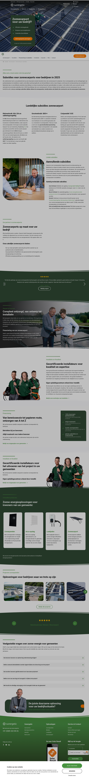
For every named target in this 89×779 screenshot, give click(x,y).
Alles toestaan (72, 765)
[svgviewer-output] (18, 4)
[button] (85, 284)
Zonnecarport (12, 61)
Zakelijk (6, 61)
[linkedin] (9, 745)
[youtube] (6, 745)
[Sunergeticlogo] (2, 53)
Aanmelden (75, 758)
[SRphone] (52, 744)
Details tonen (72, 775)
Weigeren (72, 771)
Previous (4, 592)
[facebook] (3, 745)
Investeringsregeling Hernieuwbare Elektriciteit (62, 200)
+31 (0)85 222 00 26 (10, 731)
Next (85, 592)
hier (25, 127)
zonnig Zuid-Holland (74, 186)
